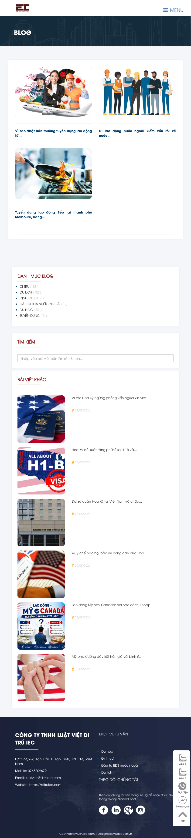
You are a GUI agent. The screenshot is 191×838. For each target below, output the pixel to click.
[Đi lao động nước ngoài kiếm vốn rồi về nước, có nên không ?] (137, 92)
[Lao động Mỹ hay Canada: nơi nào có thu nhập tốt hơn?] (41, 626)
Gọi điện (183, 792)
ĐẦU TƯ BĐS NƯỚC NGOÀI (43, 303)
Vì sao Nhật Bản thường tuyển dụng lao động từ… (53, 133)
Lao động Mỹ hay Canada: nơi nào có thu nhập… (113, 604)
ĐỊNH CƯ (32, 298)
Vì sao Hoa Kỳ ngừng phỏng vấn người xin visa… (111, 397)
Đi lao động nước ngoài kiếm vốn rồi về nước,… (137, 133)
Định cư (107, 758)
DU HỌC (31, 309)
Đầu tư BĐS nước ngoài (120, 765)
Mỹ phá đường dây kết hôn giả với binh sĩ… (107, 656)
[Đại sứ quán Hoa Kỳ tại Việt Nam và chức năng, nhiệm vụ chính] (41, 522)
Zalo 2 (182, 777)
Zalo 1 (182, 763)
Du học (107, 751)
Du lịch (106, 772)
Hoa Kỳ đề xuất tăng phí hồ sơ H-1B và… (104, 449)
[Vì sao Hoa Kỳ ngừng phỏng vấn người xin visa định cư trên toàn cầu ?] (41, 419)
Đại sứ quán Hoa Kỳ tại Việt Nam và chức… (107, 501)
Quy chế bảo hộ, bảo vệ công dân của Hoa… (109, 553)
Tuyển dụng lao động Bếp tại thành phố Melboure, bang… (53, 214)
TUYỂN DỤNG (33, 315)
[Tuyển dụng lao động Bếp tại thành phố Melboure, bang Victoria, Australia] (53, 173)
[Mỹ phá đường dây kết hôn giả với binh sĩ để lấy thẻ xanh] (41, 677)
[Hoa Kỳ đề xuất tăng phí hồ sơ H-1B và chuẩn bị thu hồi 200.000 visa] (41, 470)
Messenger (182, 806)
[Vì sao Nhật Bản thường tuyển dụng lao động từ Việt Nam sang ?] (53, 92)
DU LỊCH (30, 292)
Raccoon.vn (123, 833)
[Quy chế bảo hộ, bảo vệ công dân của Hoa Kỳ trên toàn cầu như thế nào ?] (41, 574)
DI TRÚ (29, 286)
